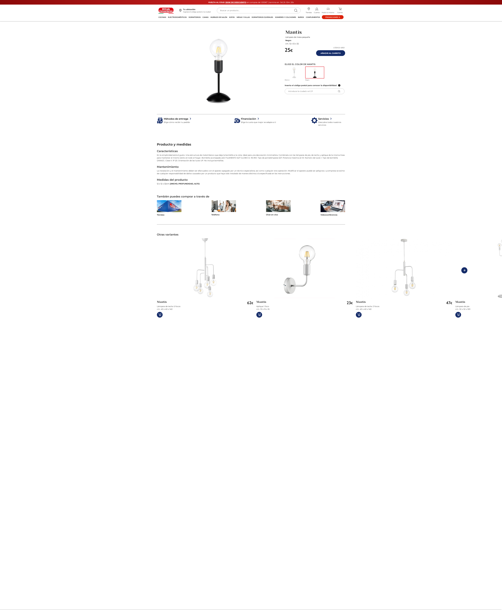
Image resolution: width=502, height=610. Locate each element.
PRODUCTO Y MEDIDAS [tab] (174, 144)
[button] (218, 68)
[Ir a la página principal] (166, 10)
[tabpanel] (251, 167)
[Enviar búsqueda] (295, 10)
